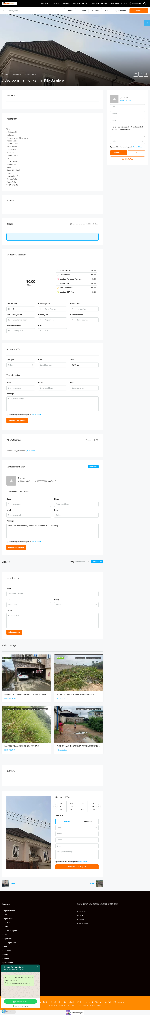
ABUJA (6, 927)
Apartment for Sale (99, 3)
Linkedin (71, 1002)
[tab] (147, 23)
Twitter (45, 1002)
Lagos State (8, 939)
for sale (66, 3)
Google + (58, 1002)
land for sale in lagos (93, 658)
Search (139, 11)
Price (107, 11)
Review (9, 610)
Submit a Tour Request (17, 420)
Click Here (31, 451)
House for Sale (29, 658)
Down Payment (44, 304)
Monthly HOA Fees (13, 326)
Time (72, 360)
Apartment (45, 3)
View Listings (93, 467)
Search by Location (117, 3)
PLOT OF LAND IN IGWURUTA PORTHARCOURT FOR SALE (81, 746)
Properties (82, 911)
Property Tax (43, 315)
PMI (39, 326)
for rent (56, 3)
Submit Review (14, 632)
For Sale (19, 658)
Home (6, 74)
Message (10, 394)
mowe (6, 955)
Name (8, 383)
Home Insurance (76, 315)
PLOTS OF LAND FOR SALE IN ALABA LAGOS (75, 695)
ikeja (5, 947)
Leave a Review (97, 562)
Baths (96, 11)
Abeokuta (7, 951)
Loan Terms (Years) (14, 315)
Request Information (16, 547)
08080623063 (136, 3)
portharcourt (8, 963)
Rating (56, 599)
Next (92, 884)
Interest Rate (75, 304)
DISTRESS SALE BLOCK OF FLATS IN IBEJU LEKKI (25, 695)
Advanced (122, 11)
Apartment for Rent (80, 3)
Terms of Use (36, 414)
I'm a (56, 510)
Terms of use (83, 923)
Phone (40, 383)
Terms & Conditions (94, 1005)
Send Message (118, 153)
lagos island (8, 919)
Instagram (85, 1002)
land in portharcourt (93, 709)
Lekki (6, 915)
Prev (13, 884)
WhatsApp (54, 481)
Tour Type (10, 360)
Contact (81, 915)
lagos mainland (9, 911)
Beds (84, 11)
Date (40, 360)
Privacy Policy (81, 1005)
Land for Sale (80, 658)
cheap (37, 658)
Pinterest (98, 1002)
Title (8, 599)
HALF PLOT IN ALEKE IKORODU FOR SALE (21, 746)
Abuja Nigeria (12, 931)
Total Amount (11, 304)
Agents (81, 919)
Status (70, 11)
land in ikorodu (43, 709)
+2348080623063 (40, 481)
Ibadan (6, 959)
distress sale (32, 709)
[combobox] (20, 365)
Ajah (8, 923)
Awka (6, 935)
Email (72, 383)
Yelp (110, 1002)
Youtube (121, 1002)
